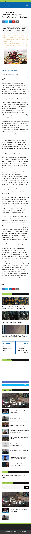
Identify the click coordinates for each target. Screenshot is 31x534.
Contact (17, 532)
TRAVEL (3, 477)
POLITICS (25, 475)
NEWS (12, 475)
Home (13, 532)
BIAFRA (3, 475)
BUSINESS (8, 475)
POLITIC (20, 475)
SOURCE (4, 284)
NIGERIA (16, 475)
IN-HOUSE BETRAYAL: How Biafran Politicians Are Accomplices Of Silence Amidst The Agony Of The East (15, 45)
